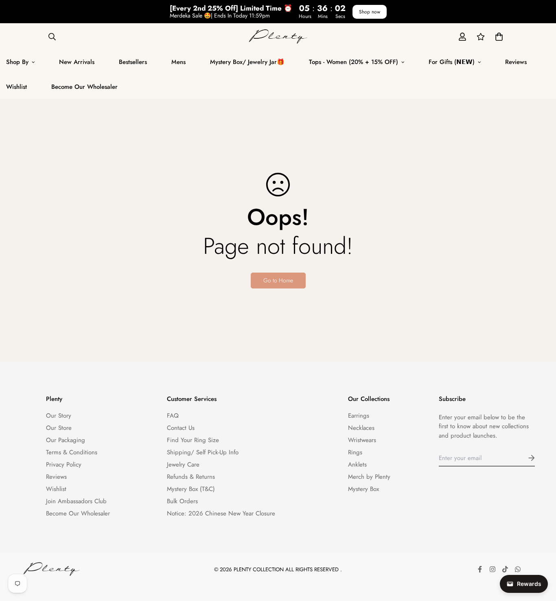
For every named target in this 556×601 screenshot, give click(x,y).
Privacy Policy (63, 464)
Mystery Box (363, 488)
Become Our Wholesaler (84, 86)
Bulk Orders (182, 501)
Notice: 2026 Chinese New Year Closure (221, 513)
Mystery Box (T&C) (191, 488)
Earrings (358, 415)
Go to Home (278, 280)
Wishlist (56, 488)
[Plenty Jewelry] (278, 36)
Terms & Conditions (71, 452)
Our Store (59, 427)
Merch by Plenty (369, 476)
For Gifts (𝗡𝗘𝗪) (452, 61)
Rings (355, 452)
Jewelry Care (183, 464)
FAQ (173, 415)
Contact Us (181, 427)
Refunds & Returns (191, 476)
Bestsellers (133, 61)
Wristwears (362, 440)
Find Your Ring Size (193, 440)
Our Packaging (65, 440)
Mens (178, 61)
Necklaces (361, 427)
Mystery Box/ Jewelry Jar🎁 (247, 61)
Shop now (369, 11)
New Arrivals (76, 61)
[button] (497, 36)
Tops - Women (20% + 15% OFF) (353, 61)
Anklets (357, 464)
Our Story (58, 415)
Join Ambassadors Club (76, 501)
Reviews (516, 61)
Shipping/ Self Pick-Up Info (203, 452)
